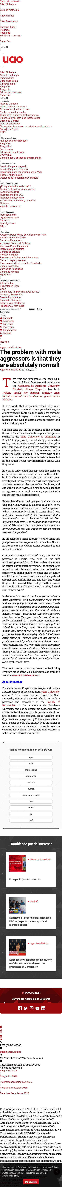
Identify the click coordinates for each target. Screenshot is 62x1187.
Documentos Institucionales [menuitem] (15, 109)
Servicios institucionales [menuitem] (13, 237)
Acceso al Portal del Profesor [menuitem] (15, 243)
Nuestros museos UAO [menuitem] (12, 197)
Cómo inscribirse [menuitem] (8, 164)
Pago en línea (7, 15)
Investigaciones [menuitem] (7, 212)
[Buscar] (2, 52)
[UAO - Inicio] (13, 63)
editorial (31, 782)
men (31, 801)
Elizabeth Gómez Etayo (27, 389)
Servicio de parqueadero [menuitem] (13, 260)
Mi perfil (4, 47)
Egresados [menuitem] (5, 274)
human (31, 788)
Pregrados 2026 (8, 1070)
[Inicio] (1, 336)
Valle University (50, 691)
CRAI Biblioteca (8, 4)
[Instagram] (1, 1033)
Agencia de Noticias (10, 347)
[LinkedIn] (1, 1039)
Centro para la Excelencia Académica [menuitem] (19, 291)
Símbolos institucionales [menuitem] (13, 112)
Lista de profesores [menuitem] (10, 123)
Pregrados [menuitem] (5, 143)
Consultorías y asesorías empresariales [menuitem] (21, 157)
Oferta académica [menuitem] (8, 138)
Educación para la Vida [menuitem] (12, 152)
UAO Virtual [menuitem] (6, 155)
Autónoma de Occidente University (38, 385)
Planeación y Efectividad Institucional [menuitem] (20, 117)
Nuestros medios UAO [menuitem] (11, 194)
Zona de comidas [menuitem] (9, 266)
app (31, 757)
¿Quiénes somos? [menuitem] (9, 217)
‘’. (31, 396)
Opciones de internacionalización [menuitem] (17, 189)
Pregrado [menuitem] (5, 29)
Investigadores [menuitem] (7, 223)
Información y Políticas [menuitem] (12, 303)
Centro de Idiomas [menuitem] (9, 271)
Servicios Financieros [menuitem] (11, 240)
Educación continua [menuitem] (10, 35)
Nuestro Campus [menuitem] (9, 103)
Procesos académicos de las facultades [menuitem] (21, 263)
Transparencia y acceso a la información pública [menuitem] (26, 126)
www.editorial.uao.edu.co (26, 675)
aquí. (16, 1176)
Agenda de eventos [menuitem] (10, 206)
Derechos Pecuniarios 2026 (14, 1093)
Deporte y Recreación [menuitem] (11, 294)
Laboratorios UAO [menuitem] (9, 192)
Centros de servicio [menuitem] (10, 251)
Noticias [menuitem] (4, 203)
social (31, 807)
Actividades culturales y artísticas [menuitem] (18, 200)
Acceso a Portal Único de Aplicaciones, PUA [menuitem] (23, 234)
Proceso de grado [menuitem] (9, 254)
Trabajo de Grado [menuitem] (9, 129)
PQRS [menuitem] (3, 132)
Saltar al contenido (10, 1)
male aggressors (31, 795)
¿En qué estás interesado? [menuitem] (14, 140)
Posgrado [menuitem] (5, 32)
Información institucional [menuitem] (13, 106)
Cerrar (39, 309)
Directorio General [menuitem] (9, 120)
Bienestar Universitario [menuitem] (10, 280)
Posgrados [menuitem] (5, 146)
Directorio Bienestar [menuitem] (10, 300)
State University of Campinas (37, 436)
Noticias (4, 341)
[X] (1, 1030)
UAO (31, 820)
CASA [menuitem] (3, 288)
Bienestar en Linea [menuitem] (10, 286)
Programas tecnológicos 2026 (16, 1082)
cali (31, 763)
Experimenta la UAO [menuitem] (9, 183)
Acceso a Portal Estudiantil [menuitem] (14, 246)
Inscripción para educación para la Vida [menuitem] (21, 172)
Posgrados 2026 (8, 1076)
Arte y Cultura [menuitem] (7, 283)
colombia (31, 776)
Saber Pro (5, 41)
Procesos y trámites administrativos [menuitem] (19, 257)
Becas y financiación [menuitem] (11, 174)
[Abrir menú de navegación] (5, 67)
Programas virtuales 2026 (13, 1087)
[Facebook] (1, 1027)
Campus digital (8, 27)
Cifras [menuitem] (3, 226)
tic (31, 814)
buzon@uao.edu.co (10, 1051)
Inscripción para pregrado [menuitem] (13, 166)
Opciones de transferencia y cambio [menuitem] (19, 177)
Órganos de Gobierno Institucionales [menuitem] (19, 115)
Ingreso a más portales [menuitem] (12, 249)
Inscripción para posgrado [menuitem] (14, 169)
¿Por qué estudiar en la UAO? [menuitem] (15, 186)
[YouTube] (1, 1036)
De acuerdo (31, 1182)
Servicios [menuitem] (5, 220)
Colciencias (31, 770)
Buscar (32, 309)
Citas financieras (9, 21)
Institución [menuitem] (5, 101)
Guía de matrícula (9, 10)
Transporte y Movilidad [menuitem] (12, 306)
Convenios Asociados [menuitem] (11, 268)
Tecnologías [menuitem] (6, 149)
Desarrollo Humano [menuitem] (10, 297)
